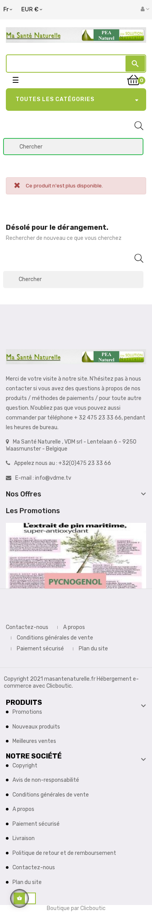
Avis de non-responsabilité (45, 780)
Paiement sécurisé (40, 648)
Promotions (27, 712)
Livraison (23, 838)
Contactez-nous (27, 627)
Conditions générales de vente (55, 637)
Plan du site (93, 648)
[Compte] (145, 9)
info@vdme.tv (53, 478)
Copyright (24, 765)
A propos (74, 627)
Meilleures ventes (34, 741)
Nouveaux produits (36, 726)
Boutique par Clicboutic (76, 908)
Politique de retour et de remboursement (64, 853)
